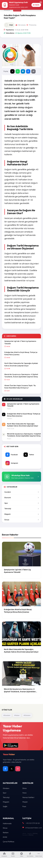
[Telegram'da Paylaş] (23, 71)
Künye (5, 828)
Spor (6, 503)
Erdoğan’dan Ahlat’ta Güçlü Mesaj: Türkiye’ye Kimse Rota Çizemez (20, 353)
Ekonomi (7, 497)
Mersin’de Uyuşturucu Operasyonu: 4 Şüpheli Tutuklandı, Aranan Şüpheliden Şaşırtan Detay (21, 375)
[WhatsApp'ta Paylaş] (18, 71)
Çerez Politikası (8, 841)
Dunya (6, 520)
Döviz (24, 788)
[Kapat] (40, 2)
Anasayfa (7, 10)
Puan (24, 806)
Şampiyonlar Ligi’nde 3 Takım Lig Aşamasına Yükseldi (20, 342)
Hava (24, 793)
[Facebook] (5, 768)
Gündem (17, 10)
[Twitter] (11, 768)
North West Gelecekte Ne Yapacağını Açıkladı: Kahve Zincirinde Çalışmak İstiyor (21, 364)
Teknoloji (7, 508)
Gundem (7, 492)
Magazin (7, 514)
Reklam (5, 832)
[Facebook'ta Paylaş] (28, 71)
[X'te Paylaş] (12, 71)
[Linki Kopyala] (33, 71)
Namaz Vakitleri (28, 797)
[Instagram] (17, 768)
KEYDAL (34, 833)
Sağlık (5, 806)
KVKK (5, 837)
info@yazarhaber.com (33, 828)
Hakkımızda (7, 823)
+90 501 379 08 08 (33, 823)
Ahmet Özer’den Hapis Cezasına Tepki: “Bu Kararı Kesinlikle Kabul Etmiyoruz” (20, 386)
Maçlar (25, 802)
